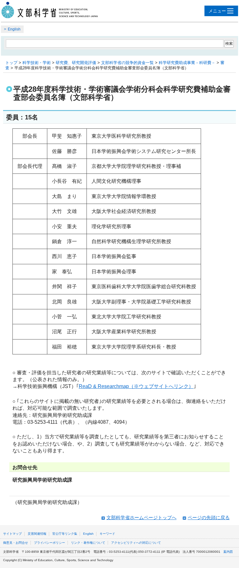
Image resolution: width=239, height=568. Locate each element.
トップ (11, 62)
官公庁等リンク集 (64, 533)
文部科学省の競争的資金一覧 (127, 62)
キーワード (107, 533)
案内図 (228, 551)
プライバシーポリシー (49, 542)
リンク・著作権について (88, 542)
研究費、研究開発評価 (76, 62)
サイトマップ (12, 533)
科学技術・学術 (36, 62)
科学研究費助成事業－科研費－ (187, 62)
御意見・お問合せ (15, 542)
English (14, 29)
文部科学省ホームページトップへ (141, 517)
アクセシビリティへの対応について (136, 542)
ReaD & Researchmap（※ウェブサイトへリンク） (136, 386)
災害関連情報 (37, 533)
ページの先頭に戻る (209, 517)
